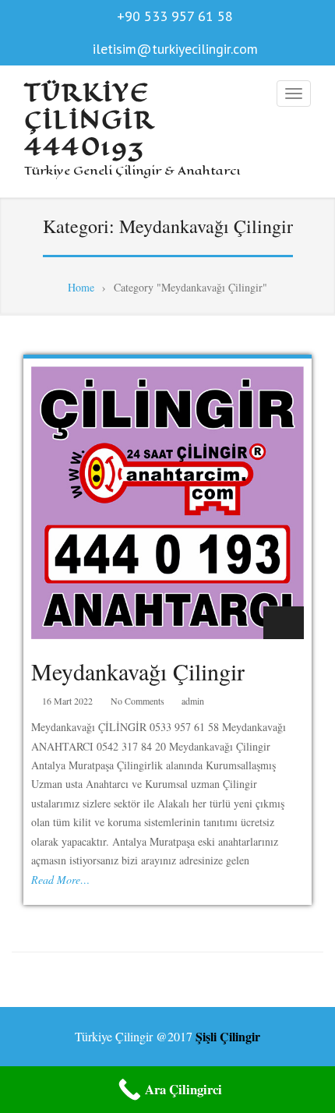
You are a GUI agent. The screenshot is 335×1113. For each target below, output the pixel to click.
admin (193, 700)
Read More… (60, 879)
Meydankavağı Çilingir (138, 671)
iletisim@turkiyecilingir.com (175, 49)
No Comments (137, 700)
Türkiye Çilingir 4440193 (88, 120)
